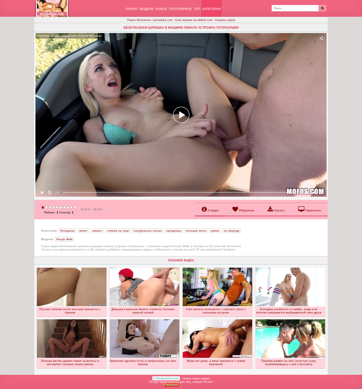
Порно (131, 9)
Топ (197, 9)
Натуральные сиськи (148, 230)
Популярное (180, 9)
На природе (232, 230)
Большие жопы (196, 230)
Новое (161, 9)
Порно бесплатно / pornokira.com (150, 20)
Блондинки (67, 230)
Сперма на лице (118, 230)
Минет (83, 230)
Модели (146, 9)
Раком (215, 230)
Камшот (97, 230)
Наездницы (173, 230)
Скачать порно (225, 20)
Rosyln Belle (64, 239)
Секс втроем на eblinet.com (194, 20)
